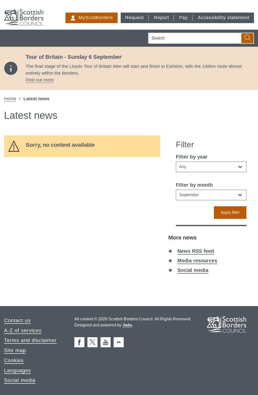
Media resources (197, 260)
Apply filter (230, 212)
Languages (17, 370)
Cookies (14, 360)
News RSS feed (195, 251)
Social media (192, 270)
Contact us (17, 320)
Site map (15, 350)
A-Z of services (23, 330)
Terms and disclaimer (30, 340)
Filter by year (192, 157)
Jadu (127, 325)
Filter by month (194, 185)
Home (10, 98)
